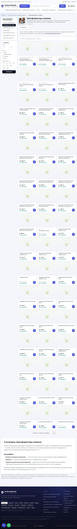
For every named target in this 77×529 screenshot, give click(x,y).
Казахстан (4, 503)
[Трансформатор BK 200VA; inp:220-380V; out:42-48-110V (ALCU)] (66, 128)
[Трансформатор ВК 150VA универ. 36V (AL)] (27, 321)
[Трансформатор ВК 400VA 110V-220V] (47, 393)
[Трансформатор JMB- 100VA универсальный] (66, 225)
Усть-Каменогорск (6, 507)
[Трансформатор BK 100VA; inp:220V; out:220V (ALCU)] (66, 104)
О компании (67, 494)
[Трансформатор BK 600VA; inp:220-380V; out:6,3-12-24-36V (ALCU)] (27, 200)
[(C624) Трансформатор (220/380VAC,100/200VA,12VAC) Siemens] (47, 54)
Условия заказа (68, 503)
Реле (38, 10)
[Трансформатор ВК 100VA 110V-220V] (27, 297)
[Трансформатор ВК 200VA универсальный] (66, 345)
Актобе (20, 503)
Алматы (26, 503)
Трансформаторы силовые (25, 478)
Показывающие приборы (50, 512)
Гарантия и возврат (69, 500)
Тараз (33, 507)
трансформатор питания (43, 475)
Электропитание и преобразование (66, 10)
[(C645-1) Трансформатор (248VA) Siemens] (27, 80)
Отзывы (66, 509)
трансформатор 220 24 (41, 476)
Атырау (36, 503)
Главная (3, 15)
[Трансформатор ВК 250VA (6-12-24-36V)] (27, 369)
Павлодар (14, 507)
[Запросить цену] (34, 64)
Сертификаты (67, 507)
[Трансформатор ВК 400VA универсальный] (27, 417)
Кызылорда (23, 505)
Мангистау (30, 505)
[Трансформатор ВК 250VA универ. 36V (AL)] (47, 369)
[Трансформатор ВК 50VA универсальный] (47, 273)
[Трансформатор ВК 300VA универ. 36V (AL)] (66, 369)
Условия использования (41, 518)
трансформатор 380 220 (53, 476)
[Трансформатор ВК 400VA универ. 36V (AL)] (66, 393)
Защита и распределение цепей (13, 10)
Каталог (25, 6)
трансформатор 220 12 (64, 476)
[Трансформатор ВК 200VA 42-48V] (27, 345)
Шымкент (11, 503)
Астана (31, 503)
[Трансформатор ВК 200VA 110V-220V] (66, 321)
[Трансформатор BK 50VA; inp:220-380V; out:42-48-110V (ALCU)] (47, 104)
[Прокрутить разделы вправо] (74, 10)
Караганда (4, 505)
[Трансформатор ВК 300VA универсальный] (27, 393)
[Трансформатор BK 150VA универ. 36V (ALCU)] (27, 128)
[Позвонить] (4, 525)
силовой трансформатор (61, 475)
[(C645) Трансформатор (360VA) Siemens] (66, 54)
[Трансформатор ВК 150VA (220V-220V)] (47, 297)
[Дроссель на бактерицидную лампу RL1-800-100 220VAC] (27, 104)
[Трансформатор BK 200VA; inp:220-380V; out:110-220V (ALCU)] (47, 128)
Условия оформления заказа (53, 33)
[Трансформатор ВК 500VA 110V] (47, 417)
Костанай (17, 505)
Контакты (74, 1)
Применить (9, 71)
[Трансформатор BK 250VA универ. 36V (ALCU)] (47, 152)
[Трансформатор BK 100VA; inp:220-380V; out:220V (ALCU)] (47, 200)
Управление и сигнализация (48, 10)
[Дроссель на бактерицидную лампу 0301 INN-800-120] (66, 80)
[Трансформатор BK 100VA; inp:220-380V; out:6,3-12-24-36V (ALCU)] (66, 200)
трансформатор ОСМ (23, 476)
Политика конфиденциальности (27, 518)
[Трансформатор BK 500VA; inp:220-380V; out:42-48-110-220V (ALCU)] (47, 176)
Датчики (45, 509)
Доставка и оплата (66, 1)
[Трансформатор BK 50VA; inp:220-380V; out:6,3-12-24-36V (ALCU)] (27, 225)
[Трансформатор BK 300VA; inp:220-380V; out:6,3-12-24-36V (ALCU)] (27, 176)
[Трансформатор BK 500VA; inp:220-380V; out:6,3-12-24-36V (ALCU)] (66, 176)
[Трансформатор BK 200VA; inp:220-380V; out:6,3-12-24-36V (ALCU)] (27, 152)
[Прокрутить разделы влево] (2, 10)
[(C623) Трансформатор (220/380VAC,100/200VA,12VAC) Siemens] (27, 54)
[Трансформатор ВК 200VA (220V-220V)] (47, 321)
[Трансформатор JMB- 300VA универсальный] (27, 249)
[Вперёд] (60, 433)
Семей (28, 507)
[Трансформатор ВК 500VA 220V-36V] (66, 417)
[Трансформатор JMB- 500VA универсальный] (47, 249)
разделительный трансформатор (9, 476)
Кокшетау (11, 505)
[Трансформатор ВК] (27, 273)
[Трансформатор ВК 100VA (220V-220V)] (66, 273)
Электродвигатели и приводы (51, 507)
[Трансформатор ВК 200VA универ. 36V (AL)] (47, 345)
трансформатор (17, 475)
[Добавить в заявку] (73, 89)
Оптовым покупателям (69, 505)
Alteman (41, 526)
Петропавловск (21, 507)
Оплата (65, 498)
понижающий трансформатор (29, 475)
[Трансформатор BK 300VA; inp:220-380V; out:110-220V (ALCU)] (66, 152)
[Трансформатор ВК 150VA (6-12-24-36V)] (66, 297)
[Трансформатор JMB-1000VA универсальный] (66, 249)
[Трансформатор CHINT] (47, 225)
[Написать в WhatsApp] (9, 525)
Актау (16, 503)
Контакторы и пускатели (29, 10)
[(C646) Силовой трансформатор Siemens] (47, 80)
